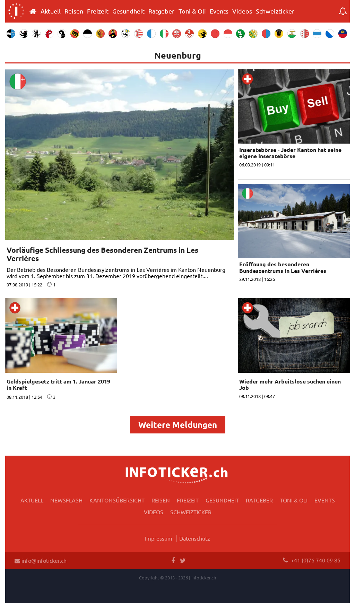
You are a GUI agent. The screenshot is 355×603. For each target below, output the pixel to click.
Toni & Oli (192, 11)
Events (219, 11)
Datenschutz (194, 538)
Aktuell (51, 11)
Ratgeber (161, 11)
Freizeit (98, 11)
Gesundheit (128, 11)
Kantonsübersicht (117, 500)
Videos (242, 11)
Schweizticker (275, 11)
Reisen (73, 11)
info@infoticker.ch (43, 560)
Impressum (158, 538)
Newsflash (66, 500)
